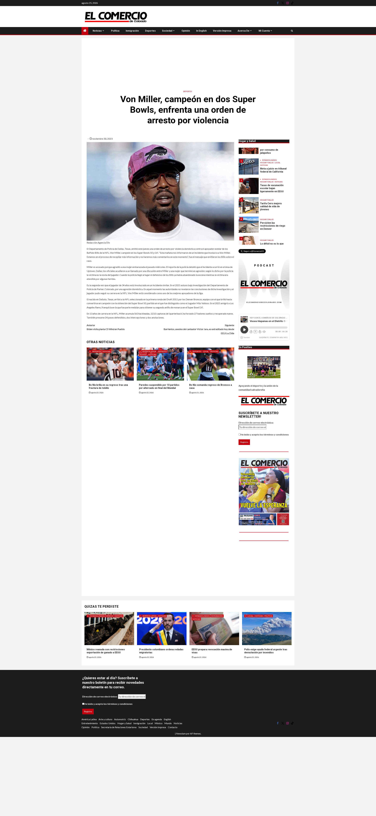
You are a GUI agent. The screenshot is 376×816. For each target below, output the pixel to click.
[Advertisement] (188, 63)
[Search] (292, 31)
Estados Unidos (269, 160)
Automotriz (120, 719)
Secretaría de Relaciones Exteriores (119, 727)
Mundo (143, 354)
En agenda (157, 719)
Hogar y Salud (266, 162)
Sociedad (167, 30)
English (167, 719)
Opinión (186, 30)
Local (206, 351)
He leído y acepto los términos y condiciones (264, 434)
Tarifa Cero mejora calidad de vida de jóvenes (271, 187)
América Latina (149, 351)
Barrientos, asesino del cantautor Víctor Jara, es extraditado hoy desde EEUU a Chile (199, 329)
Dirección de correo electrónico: (256, 422)
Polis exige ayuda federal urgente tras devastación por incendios (265, 651)
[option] (264, 148)
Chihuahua (133, 719)
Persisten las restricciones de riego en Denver (272, 206)
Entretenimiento (90, 723)
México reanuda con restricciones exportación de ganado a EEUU (106, 651)
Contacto (172, 727)
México (109, 616)
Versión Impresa (222, 30)
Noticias (97, 30)
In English (201, 30)
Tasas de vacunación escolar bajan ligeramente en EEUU (272, 168)
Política (115, 30)
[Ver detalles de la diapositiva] (264, 491)
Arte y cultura (105, 719)
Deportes (150, 30)
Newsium (181, 733)
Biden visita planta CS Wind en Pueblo (106, 327)
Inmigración (132, 30)
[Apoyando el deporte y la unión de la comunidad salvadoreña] (263, 367)
